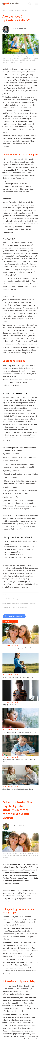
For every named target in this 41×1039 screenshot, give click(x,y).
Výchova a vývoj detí (21, 11)
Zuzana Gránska (18, 826)
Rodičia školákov (7, 11)
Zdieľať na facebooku (15, 616)
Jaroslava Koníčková (19, 28)
